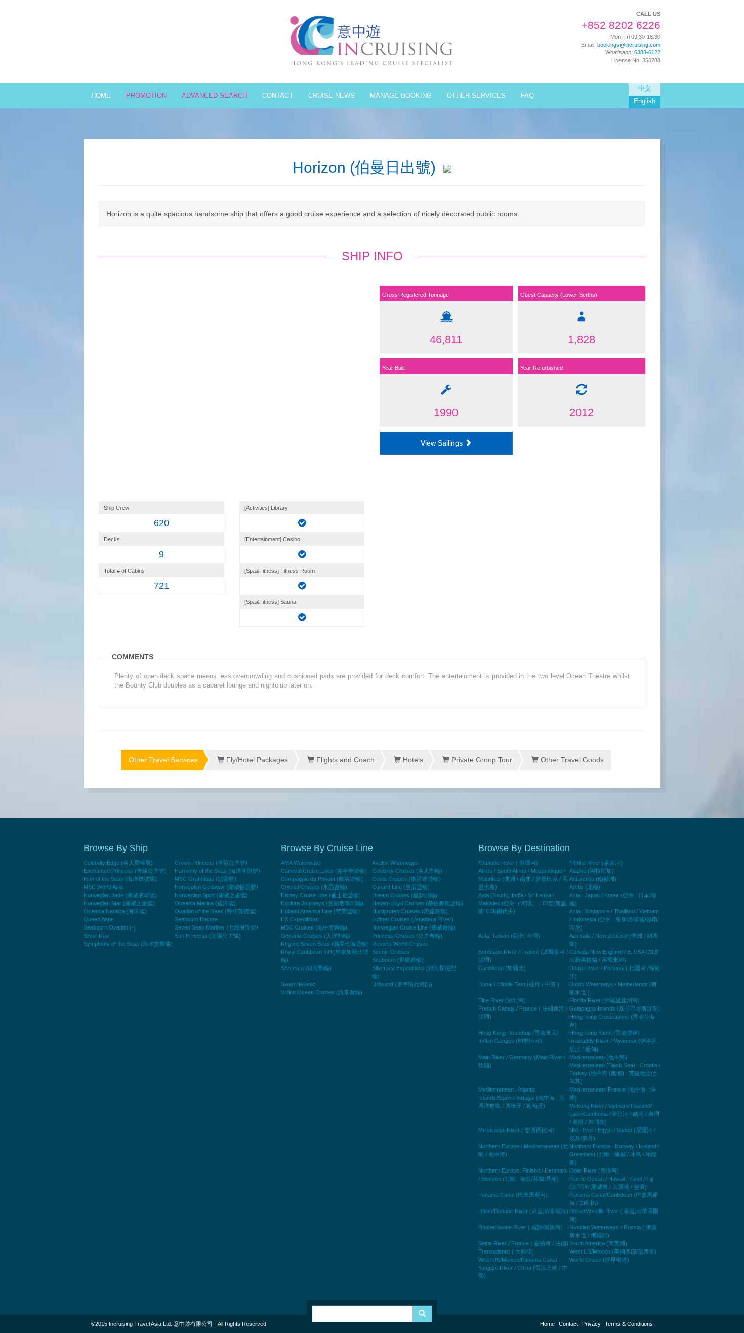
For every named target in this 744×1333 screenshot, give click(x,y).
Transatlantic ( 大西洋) (506, 1251)
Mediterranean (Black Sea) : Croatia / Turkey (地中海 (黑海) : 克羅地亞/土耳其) (614, 1073)
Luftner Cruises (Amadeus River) (412, 919)
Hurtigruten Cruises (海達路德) (410, 911)
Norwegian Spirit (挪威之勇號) (211, 895)
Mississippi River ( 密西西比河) (516, 1130)
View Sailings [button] (443, 443)
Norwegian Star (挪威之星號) (119, 903)
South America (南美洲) (598, 1243)
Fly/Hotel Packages (256, 760)
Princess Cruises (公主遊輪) (407, 936)
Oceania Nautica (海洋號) (115, 911)
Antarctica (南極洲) (592, 879)
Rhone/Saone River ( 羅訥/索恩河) (520, 1227)
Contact (568, 1324)
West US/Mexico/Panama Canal (517, 1260)
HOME (101, 95)
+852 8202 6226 (621, 25)
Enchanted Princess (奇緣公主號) (125, 871)
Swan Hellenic (298, 984)
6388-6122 (647, 52)
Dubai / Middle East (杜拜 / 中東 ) (518, 984)
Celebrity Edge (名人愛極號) (118, 863)
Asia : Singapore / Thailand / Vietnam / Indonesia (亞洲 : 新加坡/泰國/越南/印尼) (614, 919)
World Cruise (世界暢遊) (599, 1260)
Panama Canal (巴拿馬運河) (513, 1195)
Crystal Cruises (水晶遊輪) (314, 887)
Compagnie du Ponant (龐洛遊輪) (322, 879)
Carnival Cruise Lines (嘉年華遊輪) (324, 871)
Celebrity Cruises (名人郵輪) (407, 871)
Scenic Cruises (390, 952)
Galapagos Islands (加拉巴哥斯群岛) (614, 1008)
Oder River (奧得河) (594, 1170)
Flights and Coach (344, 760)
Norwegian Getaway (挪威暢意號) (216, 887)
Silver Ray (96, 936)
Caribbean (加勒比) (502, 968)
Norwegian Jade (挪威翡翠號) (120, 895)
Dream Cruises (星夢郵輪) (404, 895)
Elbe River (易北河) (502, 1000)
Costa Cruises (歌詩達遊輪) (406, 879)
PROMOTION (146, 95)
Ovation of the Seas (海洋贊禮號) (216, 911)
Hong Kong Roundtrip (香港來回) (518, 1033)
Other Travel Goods (571, 760)
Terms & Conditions (629, 1324)
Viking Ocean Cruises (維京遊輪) (321, 992)
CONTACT (277, 95)
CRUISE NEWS (331, 95)
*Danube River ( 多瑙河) (508, 863)
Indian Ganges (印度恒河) (510, 1041)
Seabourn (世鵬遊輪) (398, 960)
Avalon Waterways (395, 863)
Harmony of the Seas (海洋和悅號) (217, 871)
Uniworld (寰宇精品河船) (402, 984)
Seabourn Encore (196, 919)
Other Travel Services (163, 760)
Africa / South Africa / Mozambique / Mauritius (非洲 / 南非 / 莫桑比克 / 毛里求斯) (523, 879)
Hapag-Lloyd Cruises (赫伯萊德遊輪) (417, 903)
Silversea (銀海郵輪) (306, 968)
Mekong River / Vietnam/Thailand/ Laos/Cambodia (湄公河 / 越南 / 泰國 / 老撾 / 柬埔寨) (614, 1114)
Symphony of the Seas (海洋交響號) (128, 944)
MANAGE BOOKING (401, 95)
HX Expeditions (299, 919)
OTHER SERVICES (476, 95)
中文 (644, 88)
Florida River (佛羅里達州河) (604, 1000)
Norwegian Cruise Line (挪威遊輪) (414, 927)
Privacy (591, 1324)
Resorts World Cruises (400, 944)
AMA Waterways (301, 863)
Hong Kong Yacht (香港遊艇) (604, 1033)
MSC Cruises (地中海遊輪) (314, 927)
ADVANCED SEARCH (214, 95)
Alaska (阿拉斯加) (591, 871)
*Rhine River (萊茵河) (596, 863)
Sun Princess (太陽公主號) (208, 936)
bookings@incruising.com (628, 45)
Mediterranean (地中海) (598, 1057)
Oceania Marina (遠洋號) (205, 903)
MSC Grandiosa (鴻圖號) (205, 879)
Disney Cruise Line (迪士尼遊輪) (321, 895)
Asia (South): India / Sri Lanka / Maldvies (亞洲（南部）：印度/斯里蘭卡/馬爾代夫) (522, 903)
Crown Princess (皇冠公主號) (211, 863)
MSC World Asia (103, 887)
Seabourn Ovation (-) (110, 927)
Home (547, 1324)
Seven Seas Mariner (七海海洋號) (216, 927)
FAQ (527, 95)
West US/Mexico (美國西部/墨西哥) (612, 1251)
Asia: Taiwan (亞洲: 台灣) (509, 936)
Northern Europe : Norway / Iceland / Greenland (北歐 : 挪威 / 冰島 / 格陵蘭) (614, 1154)
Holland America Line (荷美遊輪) (320, 911)
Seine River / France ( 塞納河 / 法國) (523, 1243)
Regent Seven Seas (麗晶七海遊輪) (325, 944)
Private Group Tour (480, 760)
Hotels (412, 760)
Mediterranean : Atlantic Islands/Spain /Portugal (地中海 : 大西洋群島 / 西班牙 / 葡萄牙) (521, 1097)
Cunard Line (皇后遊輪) (401, 887)
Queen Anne (99, 919)
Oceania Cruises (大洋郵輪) (315, 936)
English (644, 101)
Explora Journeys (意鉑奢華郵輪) (322, 903)
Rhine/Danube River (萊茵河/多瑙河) (523, 1211)
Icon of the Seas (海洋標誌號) (120, 879)
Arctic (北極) (584, 887)
